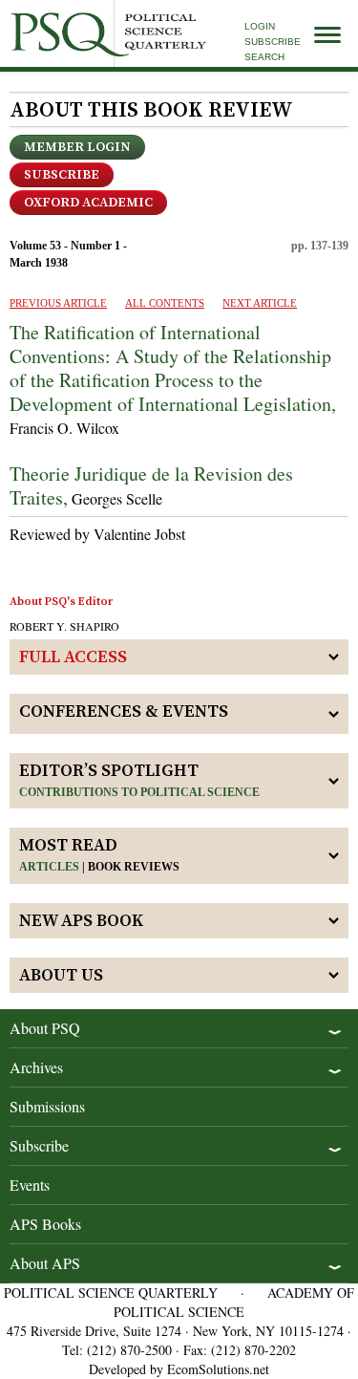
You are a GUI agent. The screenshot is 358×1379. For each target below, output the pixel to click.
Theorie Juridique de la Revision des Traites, (151, 485)
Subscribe (272, 41)
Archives (36, 1067)
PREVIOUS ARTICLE (58, 303)
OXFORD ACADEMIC (88, 202)
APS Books (45, 1224)
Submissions (47, 1106)
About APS (45, 1263)
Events (30, 1184)
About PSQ (45, 1028)
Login (259, 26)
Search (264, 57)
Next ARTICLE (259, 303)
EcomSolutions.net (218, 1369)
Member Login (77, 147)
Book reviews (133, 866)
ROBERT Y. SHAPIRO (64, 626)
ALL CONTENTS (164, 303)
